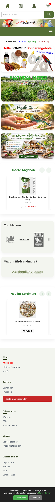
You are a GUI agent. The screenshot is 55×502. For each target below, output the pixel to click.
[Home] (7, 6)
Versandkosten (10, 425)
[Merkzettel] (21, 6)
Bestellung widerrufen (16, 398)
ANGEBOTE (8, 363)
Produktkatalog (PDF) (12, 445)
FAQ (5, 421)
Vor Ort (6, 371)
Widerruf (7, 417)
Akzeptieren (20, 498)
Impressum (8, 462)
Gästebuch (8, 387)
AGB (5, 470)
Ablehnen (35, 498)
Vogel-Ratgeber (10, 441)
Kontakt (6, 466)
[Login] (34, 6)
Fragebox (7, 391)
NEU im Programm (11, 367)
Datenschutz (9, 474)
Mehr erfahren (44, 493)
